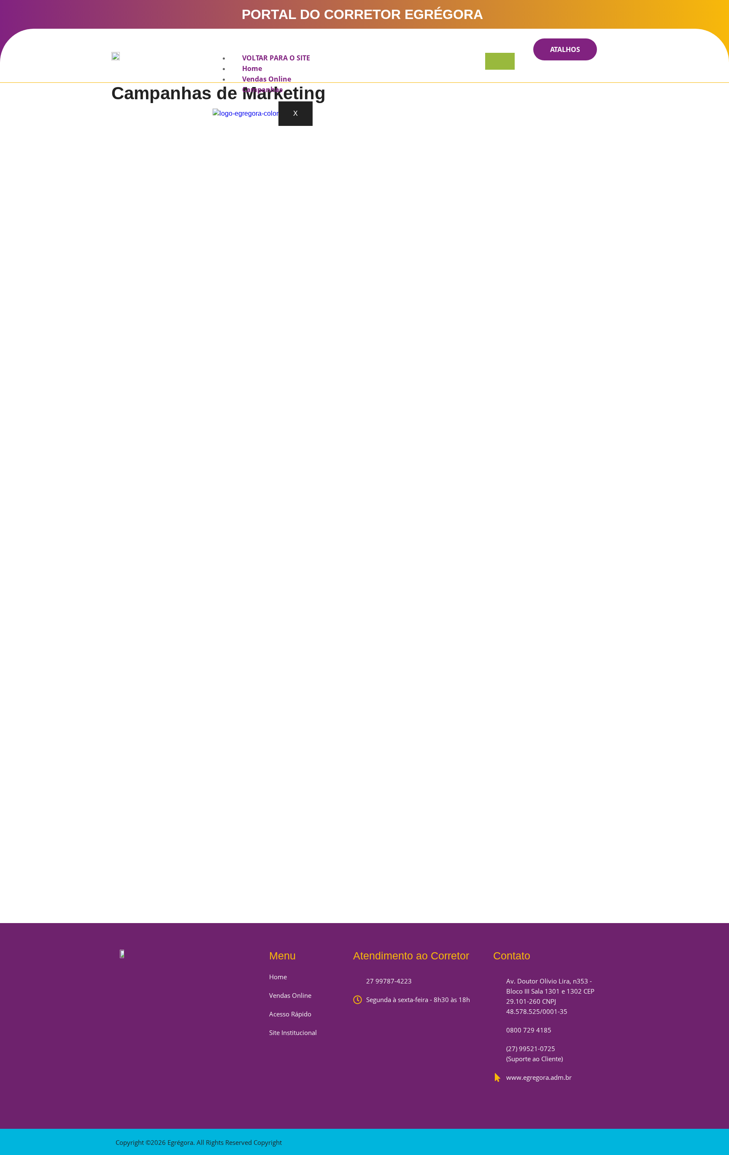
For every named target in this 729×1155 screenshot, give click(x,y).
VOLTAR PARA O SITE (276, 58)
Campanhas (262, 89)
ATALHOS (565, 49)
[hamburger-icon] (500, 61)
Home (252, 68)
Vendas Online (266, 79)
